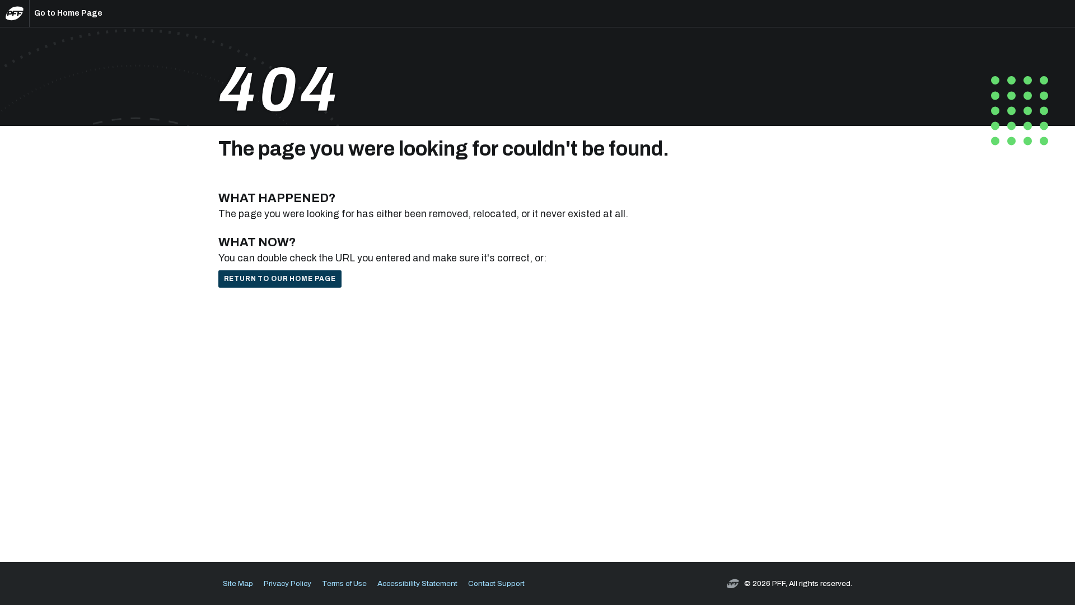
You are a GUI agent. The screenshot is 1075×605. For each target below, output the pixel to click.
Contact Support (496, 583)
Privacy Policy (287, 583)
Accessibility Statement (417, 583)
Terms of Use (344, 583)
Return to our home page (280, 279)
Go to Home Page (68, 13)
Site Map (238, 583)
